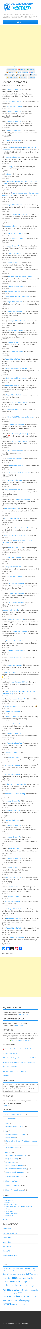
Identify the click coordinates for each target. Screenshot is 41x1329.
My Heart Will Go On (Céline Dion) (17, 297)
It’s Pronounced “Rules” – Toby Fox (18, 473)
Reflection (6, 1076)
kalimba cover (8, 1281)
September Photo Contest (15, 1126)
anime (9, 1274)
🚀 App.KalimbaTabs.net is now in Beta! (17, 1049)
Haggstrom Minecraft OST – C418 (15, 535)
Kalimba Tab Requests (12, 1185)
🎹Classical (33, 75)
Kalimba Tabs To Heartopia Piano (20, 277)
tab (16, 1300)
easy (28, 1273)
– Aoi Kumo (7, 1209)
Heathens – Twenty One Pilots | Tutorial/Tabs (19, 1062)
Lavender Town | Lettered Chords (14, 1071)
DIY (6, 1131)
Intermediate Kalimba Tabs (14, 1177)
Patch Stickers (11, 1138)
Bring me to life (17, 352)
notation (7, 1296)
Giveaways (8, 1152)
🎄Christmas (30, 69)
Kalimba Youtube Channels (14, 1190)
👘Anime (32, 72)
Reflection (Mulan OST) (20, 434)
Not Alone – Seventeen (11, 1067)
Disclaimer (25, 1324)
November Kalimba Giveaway (16, 1169)
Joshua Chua (7, 1242)
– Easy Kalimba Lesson (10, 1213)
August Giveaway (12, 1159)
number (24, 1296)
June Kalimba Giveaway (14, 1165)
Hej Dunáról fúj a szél (15, 233)
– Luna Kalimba (8, 1211)
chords (22, 1274)
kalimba (13, 1278)
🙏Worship (31, 77)
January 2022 (10, 1162)
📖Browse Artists (12, 69)
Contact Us (6, 1105)
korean (10, 1293)
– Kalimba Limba (8, 1202)
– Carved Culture (8, 1200)
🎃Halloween (10, 72)
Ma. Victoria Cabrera (10, 1233)
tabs (20, 1300)
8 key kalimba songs (21, 1268)
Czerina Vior (7, 1251)
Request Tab (23, 1014)
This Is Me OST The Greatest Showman (20, 417)
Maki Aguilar (7, 1246)
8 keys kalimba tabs (13, 1271)
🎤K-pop (18, 75)
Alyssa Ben (6, 1260)
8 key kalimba (11, 1268)
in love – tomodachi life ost (18, 682)
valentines (14, 1304)
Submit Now (18, 1026)
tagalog (26, 1301)
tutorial (7, 1304)
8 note (21, 1271)
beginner (16, 1274)
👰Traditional (23, 77)
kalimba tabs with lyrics (28, 1286)
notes (16, 1296)
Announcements (10, 1119)
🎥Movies (25, 75)
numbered (33, 1297)
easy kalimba (34, 1274)
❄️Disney (25, 72)
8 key (5, 1268)
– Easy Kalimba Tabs (10, 1205)
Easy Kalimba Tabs (11, 1148)
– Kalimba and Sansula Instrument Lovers (17, 1207)
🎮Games (7, 75)
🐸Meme (18, 72)
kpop (15, 1293)
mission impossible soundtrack (16, 368)
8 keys (29, 1268)
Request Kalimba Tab (14, 90)
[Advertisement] (20, 45)
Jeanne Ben (7, 1237)
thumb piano (32, 1301)
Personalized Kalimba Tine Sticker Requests (21, 1141)
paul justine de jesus (10, 1255)
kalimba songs (20, 1281)
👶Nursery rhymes (12, 77)
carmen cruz (7, 1229)
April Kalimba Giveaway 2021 (16, 1155)
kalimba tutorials (31, 1290)
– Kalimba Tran (8, 1215)
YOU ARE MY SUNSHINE (20, 214)
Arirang (9, 167)
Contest (7, 1123)
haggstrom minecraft (14, 480)
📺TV (13, 75)
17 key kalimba (28, 1271)
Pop (12, 1300)
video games (23, 1304)
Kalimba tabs (12, 1285)
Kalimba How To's (11, 1181)
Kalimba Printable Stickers (15, 1134)
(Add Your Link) (8, 1220)
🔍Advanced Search (21, 67)
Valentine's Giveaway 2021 (15, 1172)
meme (24, 1293)
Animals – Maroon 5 (10, 1053)
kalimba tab (31, 1282)
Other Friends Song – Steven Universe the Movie (20, 1058)
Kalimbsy (5, 1293)
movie (28, 1293)
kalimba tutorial (13, 1289)
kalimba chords (26, 1278)
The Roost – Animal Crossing (16, 784)
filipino (5, 1278)
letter (20, 1293)
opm (4, 1300)
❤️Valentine (21, 69)
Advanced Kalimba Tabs (13, 1114)
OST (8, 1300)
